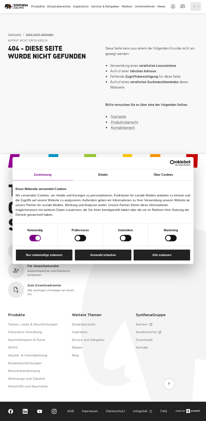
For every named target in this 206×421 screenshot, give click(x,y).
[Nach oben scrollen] (169, 384)
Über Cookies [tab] (163, 174)
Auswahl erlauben (103, 255)
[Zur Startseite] (16, 6)
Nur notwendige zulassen (44, 255)
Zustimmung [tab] (43, 174)
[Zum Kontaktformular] (182, 6)
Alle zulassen (161, 255)
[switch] (80, 238)
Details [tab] (103, 174)
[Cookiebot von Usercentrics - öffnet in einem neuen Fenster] (173, 163)
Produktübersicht (124, 121)
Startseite (118, 116)
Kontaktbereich (123, 127)
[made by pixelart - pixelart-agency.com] (187, 411)
